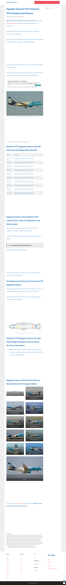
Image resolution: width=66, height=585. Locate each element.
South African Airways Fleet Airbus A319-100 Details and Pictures (22, 547)
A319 (7, 564)
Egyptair (9, 533)
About (49, 559)
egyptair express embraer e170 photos (14, 540)
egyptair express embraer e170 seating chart (16, 543)
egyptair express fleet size (16, 544)
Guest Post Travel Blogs (52, 568)
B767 (21, 568)
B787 (21, 573)
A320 (7, 566)
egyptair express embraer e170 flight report (24, 537)
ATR (35, 557)
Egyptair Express (13, 23)
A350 (7, 575)
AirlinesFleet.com (11, 2)
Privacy (49, 564)
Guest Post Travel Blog (55, 2)
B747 (21, 564)
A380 (7, 578)
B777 (21, 571)
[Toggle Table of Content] (30, 141)
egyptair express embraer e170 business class (18, 535)
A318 (7, 561)
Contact (49, 561)
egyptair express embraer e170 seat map (15, 541)
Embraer (35, 570)
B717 (21, 557)
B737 (21, 561)
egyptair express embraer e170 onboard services (30, 539)
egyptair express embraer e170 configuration (22, 536)
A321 (7, 568)
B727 (21, 559)
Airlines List (37, 2)
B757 (21, 566)
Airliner (42, 2)
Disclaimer (50, 566)
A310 (7, 559)
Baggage (47, 2)
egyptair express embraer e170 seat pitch (33, 541)
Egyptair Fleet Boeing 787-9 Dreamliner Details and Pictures (20, 546)
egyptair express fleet (30, 543)
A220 (7, 557)
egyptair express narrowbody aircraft (31, 544)
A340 (7, 573)
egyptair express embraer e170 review (31, 540)
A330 (7, 571)
